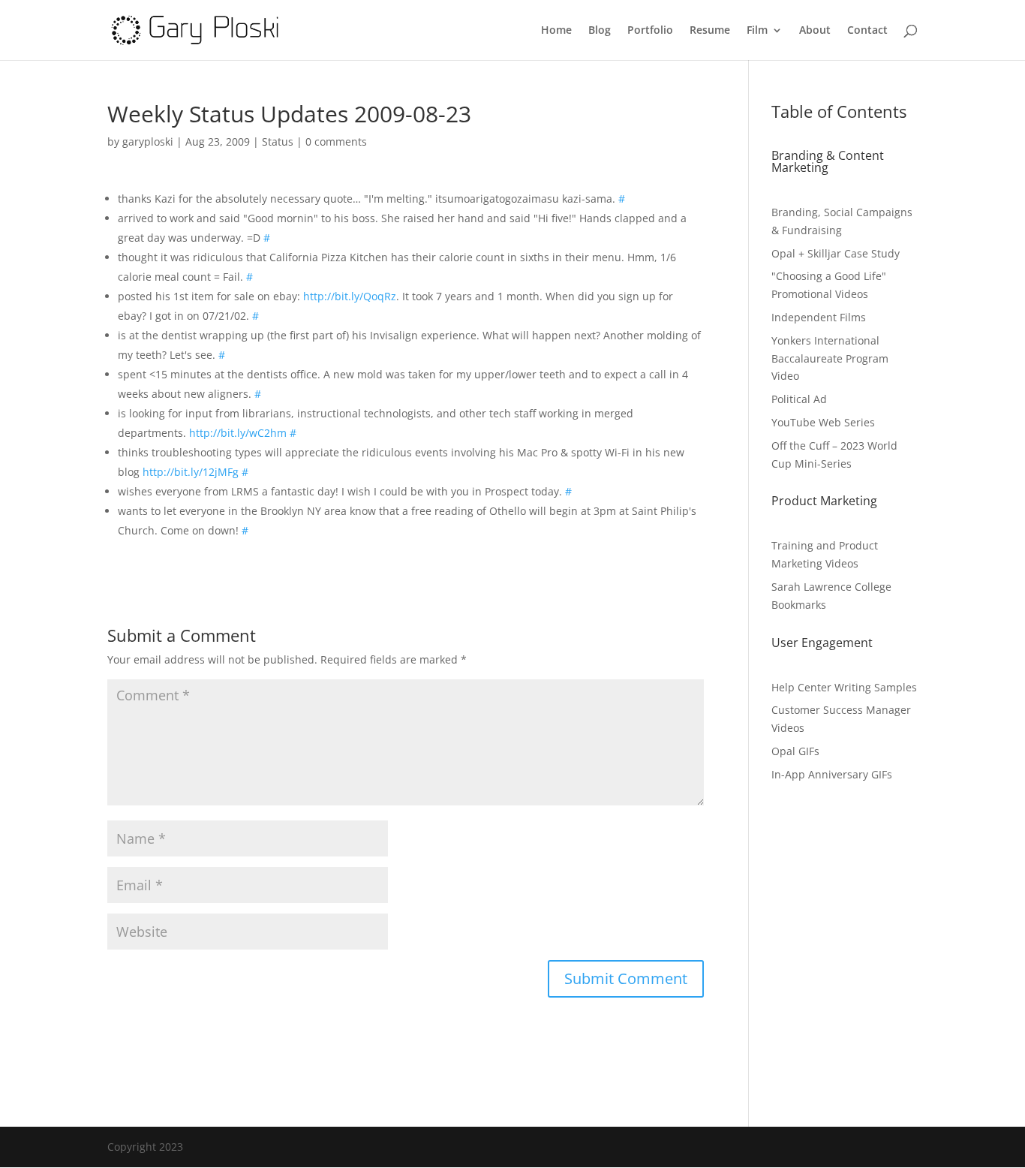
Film (757, 31)
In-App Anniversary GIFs (831, 774)
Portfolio (650, 31)
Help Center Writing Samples (844, 687)
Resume (710, 31)
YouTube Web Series (823, 422)
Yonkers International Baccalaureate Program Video (829, 358)
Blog (599, 31)
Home (556, 31)
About (815, 31)
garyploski (147, 141)
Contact (867, 31)
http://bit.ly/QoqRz (349, 296)
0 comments (336, 141)
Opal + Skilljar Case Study (835, 253)
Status (277, 141)
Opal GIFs (795, 751)
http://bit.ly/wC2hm (238, 433)
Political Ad (799, 399)
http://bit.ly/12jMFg (191, 472)
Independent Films (818, 317)
